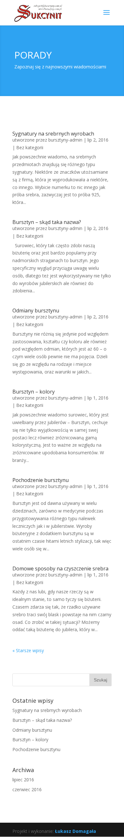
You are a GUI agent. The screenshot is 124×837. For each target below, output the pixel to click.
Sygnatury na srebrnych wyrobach (53, 133)
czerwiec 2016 (27, 789)
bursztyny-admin (65, 140)
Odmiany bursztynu (35, 310)
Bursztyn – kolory (33, 391)
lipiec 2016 (23, 780)
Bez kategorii (29, 147)
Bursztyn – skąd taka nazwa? (46, 222)
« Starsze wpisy (28, 650)
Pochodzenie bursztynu (40, 480)
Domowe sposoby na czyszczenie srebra (60, 568)
